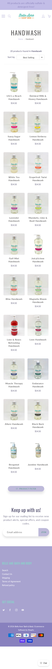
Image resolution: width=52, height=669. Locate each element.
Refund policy (8, 585)
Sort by (11, 57)
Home (20, 39)
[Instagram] (16, 610)
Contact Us (7, 574)
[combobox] (30, 57)
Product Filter (27, 489)
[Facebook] (9, 610)
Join (43, 532)
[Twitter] (3, 610)
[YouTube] (22, 610)
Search (5, 570)
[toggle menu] (3, 16)
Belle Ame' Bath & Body (24, 626)
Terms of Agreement (11, 581)
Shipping (6, 578)
